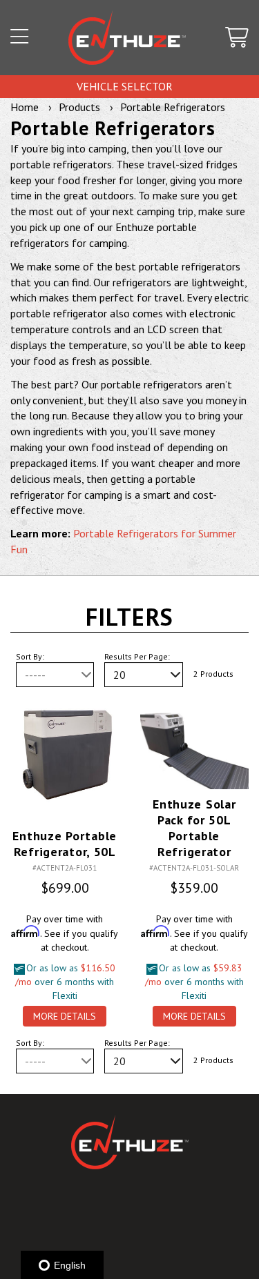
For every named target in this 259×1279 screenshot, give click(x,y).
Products (79, 107)
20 (119, 675)
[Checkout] (237, 38)
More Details (64, 1016)
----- (35, 675)
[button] (19, 38)
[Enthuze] (127, 37)
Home (24, 107)
